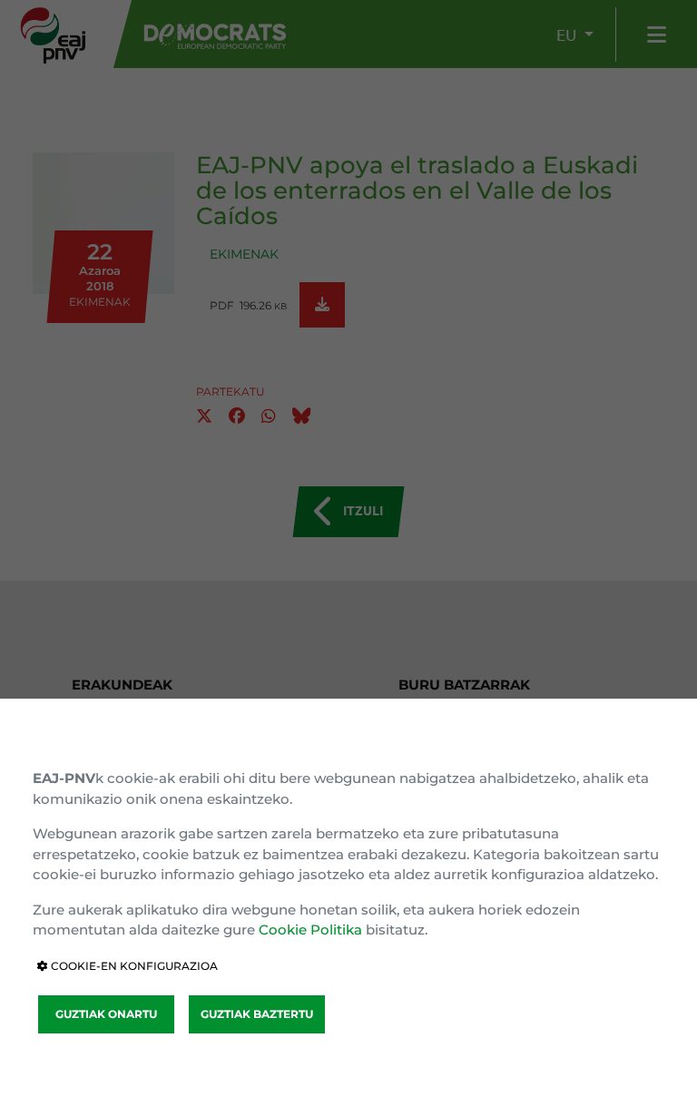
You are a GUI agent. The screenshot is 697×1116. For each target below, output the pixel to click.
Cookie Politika (310, 929)
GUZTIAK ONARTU (106, 1014)
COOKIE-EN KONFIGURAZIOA (133, 966)
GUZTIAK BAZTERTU (257, 1014)
